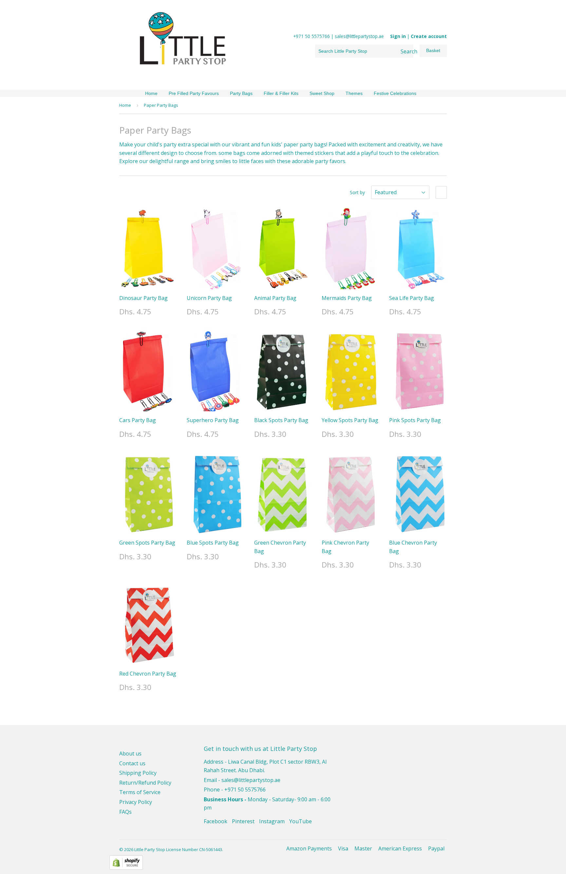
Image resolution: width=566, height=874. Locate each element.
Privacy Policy (135, 802)
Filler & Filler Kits (281, 93)
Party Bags (241, 93)
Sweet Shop (322, 93)
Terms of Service (139, 792)
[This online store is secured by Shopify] (126, 867)
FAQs (125, 811)
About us (130, 753)
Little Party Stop (149, 849)
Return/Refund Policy (145, 782)
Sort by (357, 192)
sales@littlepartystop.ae (250, 780)
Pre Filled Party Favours (194, 93)
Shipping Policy (138, 772)
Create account (429, 36)
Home (151, 93)
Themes (354, 93)
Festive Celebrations (395, 93)
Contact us (132, 763)
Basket (433, 50)
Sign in (398, 36)
